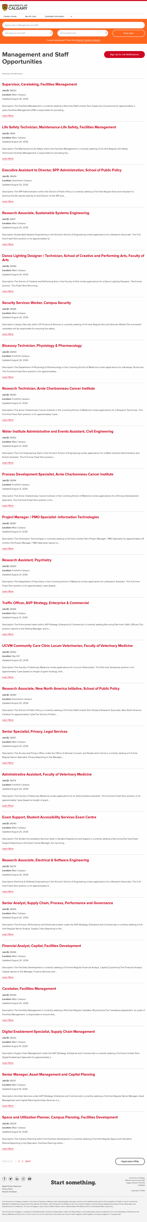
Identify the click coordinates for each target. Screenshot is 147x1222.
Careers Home (10, 16)
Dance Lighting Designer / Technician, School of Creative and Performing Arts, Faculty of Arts (73, 258)
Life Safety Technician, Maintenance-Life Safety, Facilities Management (59, 127)
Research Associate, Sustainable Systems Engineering (45, 213)
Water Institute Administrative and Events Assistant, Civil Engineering (57, 431)
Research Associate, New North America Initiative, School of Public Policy (61, 688)
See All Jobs (30, 16)
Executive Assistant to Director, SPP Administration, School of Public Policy (62, 170)
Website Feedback (9, 1191)
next (28, 1161)
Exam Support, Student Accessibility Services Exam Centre (49, 817)
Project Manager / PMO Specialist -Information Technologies (50, 517)
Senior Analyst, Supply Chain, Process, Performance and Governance (57, 903)
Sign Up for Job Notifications (124, 54)
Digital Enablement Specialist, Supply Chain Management (48, 1031)
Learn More (7, 115)
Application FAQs (130, 1161)
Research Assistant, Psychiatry (27, 560)
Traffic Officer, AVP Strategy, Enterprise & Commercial (45, 603)
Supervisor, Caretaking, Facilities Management (39, 84)
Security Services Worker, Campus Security (36, 303)
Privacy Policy (7, 1189)
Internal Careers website (88, 40)
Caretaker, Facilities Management (29, 989)
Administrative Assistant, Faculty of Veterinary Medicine (47, 774)
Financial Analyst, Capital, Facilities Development (41, 946)
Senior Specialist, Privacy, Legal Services (34, 731)
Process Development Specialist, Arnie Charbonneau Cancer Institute (57, 474)
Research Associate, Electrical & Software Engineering (45, 860)
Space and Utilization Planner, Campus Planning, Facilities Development (60, 1117)
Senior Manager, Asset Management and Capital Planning (48, 1074)
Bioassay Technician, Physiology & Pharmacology (42, 345)
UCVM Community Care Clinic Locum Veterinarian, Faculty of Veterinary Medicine (67, 646)
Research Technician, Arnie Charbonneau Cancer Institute (48, 388)
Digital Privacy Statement (11, 1186)
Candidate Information (54, 16)
